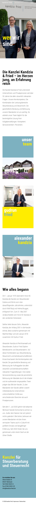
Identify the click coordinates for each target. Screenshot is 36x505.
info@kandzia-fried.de (9, 488)
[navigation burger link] (32, 3)
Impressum (16, 501)
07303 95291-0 (9, 484)
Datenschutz (22, 501)
